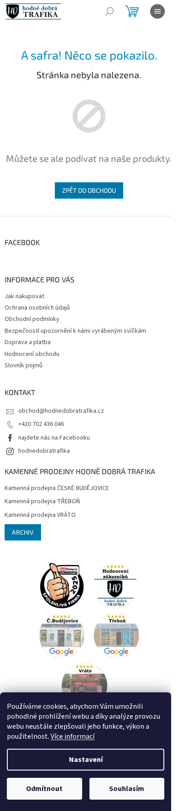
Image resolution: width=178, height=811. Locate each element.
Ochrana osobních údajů (37, 307)
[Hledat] (109, 11)
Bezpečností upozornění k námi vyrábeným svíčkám (75, 330)
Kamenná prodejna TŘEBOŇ (42, 501)
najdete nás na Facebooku (54, 437)
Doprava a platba (28, 342)
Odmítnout (44, 789)
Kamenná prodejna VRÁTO (40, 515)
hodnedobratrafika (44, 451)
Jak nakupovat (24, 296)
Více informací (72, 736)
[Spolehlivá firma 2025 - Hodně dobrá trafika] (62, 585)
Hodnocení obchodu (32, 354)
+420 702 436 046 (41, 424)
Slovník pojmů (23, 365)
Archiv (23, 532)
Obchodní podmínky (32, 319)
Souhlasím (126, 789)
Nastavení (86, 760)
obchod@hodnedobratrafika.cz (61, 411)
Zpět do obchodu (89, 190)
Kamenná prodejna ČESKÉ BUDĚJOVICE (57, 488)
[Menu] (157, 11)
